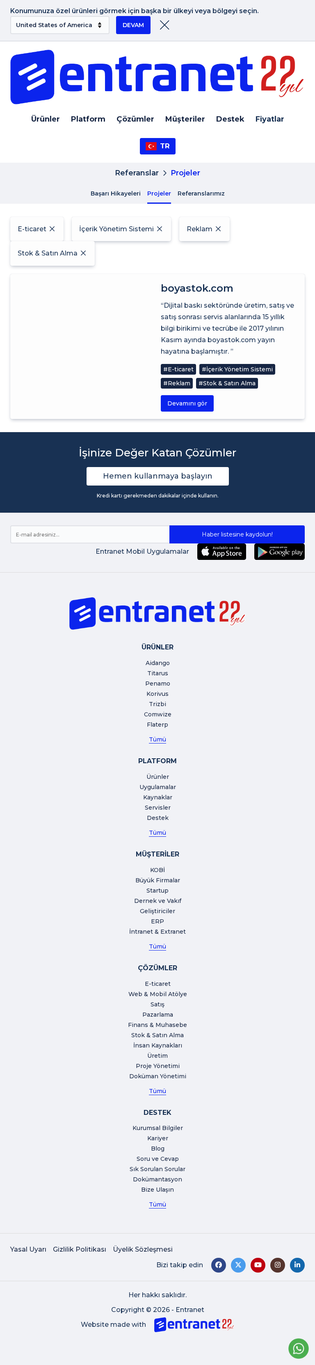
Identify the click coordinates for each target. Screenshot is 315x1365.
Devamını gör (187, 403)
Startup (157, 890)
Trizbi (157, 704)
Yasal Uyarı (28, 1249)
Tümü (157, 739)
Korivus (157, 693)
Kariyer (157, 1138)
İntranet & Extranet (157, 931)
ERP (157, 921)
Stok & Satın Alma (157, 1035)
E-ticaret (158, 983)
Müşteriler (185, 119)
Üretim (157, 1055)
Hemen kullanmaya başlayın (157, 476)
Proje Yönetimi (158, 1066)
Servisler (158, 807)
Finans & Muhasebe (157, 1025)
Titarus (157, 673)
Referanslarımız (201, 193)
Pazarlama (157, 1014)
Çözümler (135, 119)
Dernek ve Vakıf (157, 901)
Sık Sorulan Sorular (157, 1169)
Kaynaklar (157, 797)
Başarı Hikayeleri (116, 193)
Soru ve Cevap (158, 1158)
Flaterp (157, 724)
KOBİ (157, 870)
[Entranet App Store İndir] (221, 551)
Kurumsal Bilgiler (157, 1128)
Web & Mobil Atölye (157, 994)
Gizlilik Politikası (79, 1249)
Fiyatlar (270, 119)
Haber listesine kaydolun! (237, 534)
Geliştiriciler (157, 911)
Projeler (159, 193)
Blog (157, 1148)
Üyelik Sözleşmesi (143, 1249)
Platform (88, 119)
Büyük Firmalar (157, 880)
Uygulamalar (157, 787)
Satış (157, 1004)
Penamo (157, 683)
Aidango (158, 663)
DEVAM (133, 25)
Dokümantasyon (157, 1179)
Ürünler (45, 119)
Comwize (157, 714)
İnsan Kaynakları (157, 1045)
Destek (230, 119)
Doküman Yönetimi (157, 1076)
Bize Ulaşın (157, 1189)
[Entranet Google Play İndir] (279, 551)
